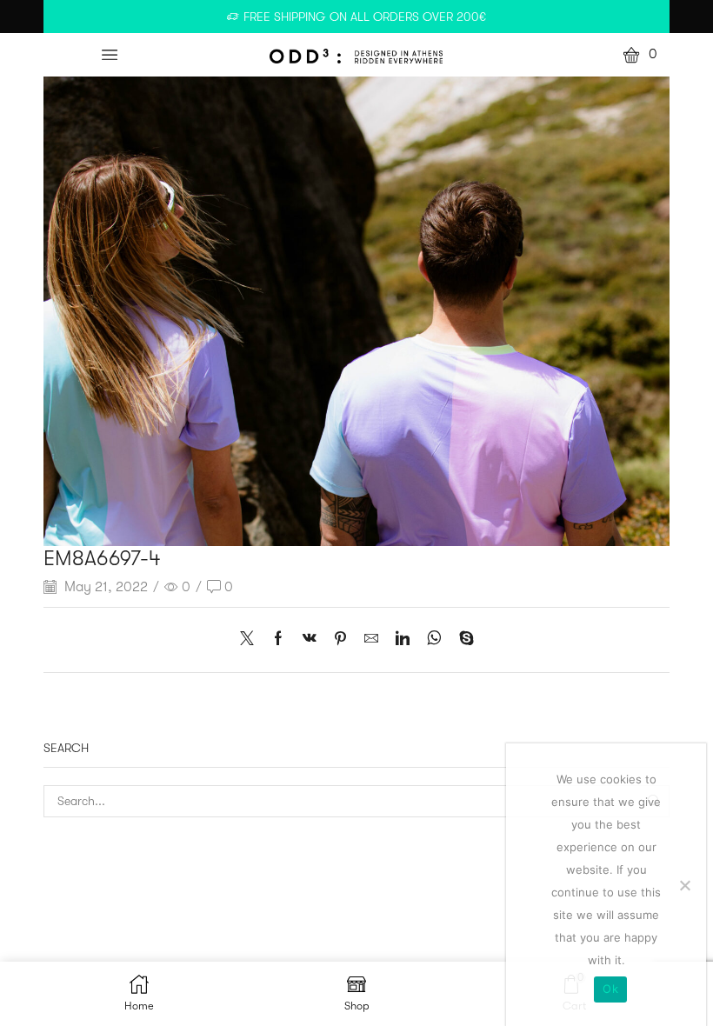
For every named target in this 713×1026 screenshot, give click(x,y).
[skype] (462, 640)
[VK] (309, 640)
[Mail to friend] (371, 640)
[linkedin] (402, 640)
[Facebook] (278, 640)
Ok (610, 989)
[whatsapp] (434, 640)
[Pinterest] (340, 640)
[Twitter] (251, 640)
